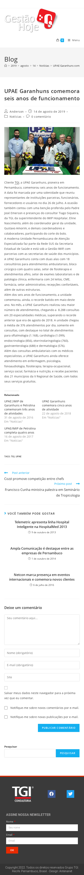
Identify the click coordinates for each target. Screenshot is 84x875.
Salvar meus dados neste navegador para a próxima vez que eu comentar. (39, 695)
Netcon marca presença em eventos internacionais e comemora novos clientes (42, 577)
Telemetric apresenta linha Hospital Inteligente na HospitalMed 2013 (42, 524)
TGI (17, 182)
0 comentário (41, 117)
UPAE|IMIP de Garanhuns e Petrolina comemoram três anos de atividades (19, 407)
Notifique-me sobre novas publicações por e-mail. (44, 717)
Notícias (16, 117)
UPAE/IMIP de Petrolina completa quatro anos (20, 430)
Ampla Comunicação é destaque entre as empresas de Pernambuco (42, 550)
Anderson (17, 111)
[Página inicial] (5, 65)
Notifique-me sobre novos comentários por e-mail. (44, 708)
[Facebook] (51, 794)
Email (9, 835)
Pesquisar (10, 746)
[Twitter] (70, 794)
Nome (10, 822)
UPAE (18, 456)
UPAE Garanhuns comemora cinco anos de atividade (57, 405)
